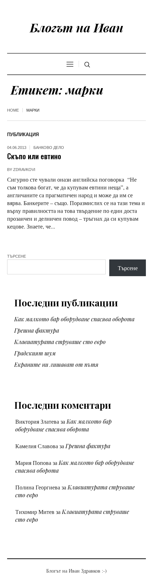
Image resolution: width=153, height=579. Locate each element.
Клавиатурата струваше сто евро (60, 341)
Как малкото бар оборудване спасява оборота (74, 319)
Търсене (16, 256)
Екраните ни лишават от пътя (56, 364)
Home (13, 110)
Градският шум (35, 353)
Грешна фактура (36, 330)
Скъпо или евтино (34, 155)
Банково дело (48, 147)
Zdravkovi (24, 169)
